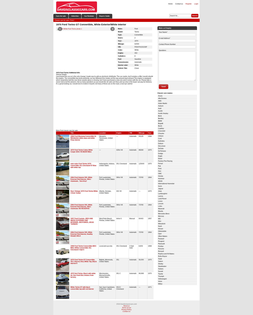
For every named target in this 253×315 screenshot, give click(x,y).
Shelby (160, 264)
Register (189, 4)
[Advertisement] (105, 107)
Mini (159, 221)
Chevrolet (161, 131)
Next (112, 29)
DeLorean (161, 146)
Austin (160, 111)
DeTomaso (162, 151)
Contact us (179, 4)
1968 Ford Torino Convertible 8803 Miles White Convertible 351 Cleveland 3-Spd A (83, 248)
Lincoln (160, 204)
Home (170, 4)
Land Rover (162, 199)
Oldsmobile (162, 231)
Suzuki (160, 271)
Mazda (160, 211)
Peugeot (161, 241)
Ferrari (160, 163)
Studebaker (162, 266)
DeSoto (161, 148)
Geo (159, 171)
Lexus (160, 201)
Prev (60, 29)
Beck (160, 116)
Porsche (161, 249)
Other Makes (162, 236)
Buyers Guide (104, 16)
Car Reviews (89, 16)
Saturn (160, 261)
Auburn (160, 106)
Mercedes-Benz (163, 214)
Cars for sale (61, 16)
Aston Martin (162, 103)
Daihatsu (161, 141)
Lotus (160, 206)
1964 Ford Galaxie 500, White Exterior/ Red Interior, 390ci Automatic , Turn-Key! (81, 179)
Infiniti (160, 181)
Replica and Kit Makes (166, 254)
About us (126, 306)
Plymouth (161, 244)
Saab (160, 259)
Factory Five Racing (165, 161)
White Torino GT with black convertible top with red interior (82, 288)
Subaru (160, 269)
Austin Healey (163, 113)
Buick (160, 126)
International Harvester (166, 184)
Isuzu (160, 186)
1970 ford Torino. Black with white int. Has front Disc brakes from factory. (83, 275)
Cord (160, 138)
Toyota (160, 274)
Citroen (160, 136)
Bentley (161, 118)
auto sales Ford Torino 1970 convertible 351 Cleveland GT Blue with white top (83, 165)
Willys (160, 284)
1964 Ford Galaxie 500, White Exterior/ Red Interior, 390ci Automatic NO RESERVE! (81, 206)
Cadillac (161, 128)
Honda (160, 176)
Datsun (160, 143)
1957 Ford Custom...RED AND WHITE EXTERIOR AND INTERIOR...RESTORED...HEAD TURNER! (82, 221)
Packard (161, 239)
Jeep (160, 191)
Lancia (160, 196)
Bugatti (160, 123)
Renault (161, 251)
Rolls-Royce (162, 256)
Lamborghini (162, 194)
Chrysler (161, 133)
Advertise (75, 16)
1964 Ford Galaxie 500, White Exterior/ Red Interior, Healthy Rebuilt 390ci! (81, 234)
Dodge (160, 153)
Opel (160, 234)
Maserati (161, 209)
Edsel (160, 158)
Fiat (159, 166)
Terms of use (126, 308)
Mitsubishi (161, 224)
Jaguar (160, 189)
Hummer (161, 179)
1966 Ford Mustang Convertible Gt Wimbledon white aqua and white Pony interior (83, 138)
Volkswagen (162, 279)
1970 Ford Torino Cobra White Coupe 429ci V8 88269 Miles (81, 151)
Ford (159, 169)
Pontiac (161, 246)
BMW (160, 121)
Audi (159, 108)
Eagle (160, 156)
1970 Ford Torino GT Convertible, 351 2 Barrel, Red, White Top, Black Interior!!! (83, 261)
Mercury (161, 216)
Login (196, 4)
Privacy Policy (126, 310)
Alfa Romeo (162, 98)
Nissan (160, 229)
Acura (160, 96)
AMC (160, 101)
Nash (160, 226)
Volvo (160, 281)
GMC (160, 174)
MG (159, 219)
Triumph (161, 276)
